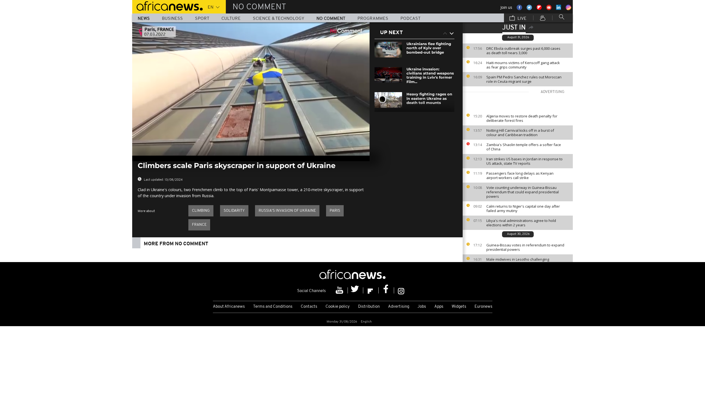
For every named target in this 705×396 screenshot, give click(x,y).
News (144, 18)
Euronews (483, 307)
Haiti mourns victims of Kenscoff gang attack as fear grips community (523, 65)
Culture (231, 18)
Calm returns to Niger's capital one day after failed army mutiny (523, 208)
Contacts (309, 307)
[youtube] (340, 290)
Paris (335, 211)
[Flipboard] (371, 290)
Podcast (410, 18)
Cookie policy (338, 307)
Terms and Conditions (272, 307)
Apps (438, 307)
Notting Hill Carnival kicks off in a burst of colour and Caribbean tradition (520, 132)
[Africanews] (167, 5)
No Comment (330, 18)
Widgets (459, 307)
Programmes (372, 18)
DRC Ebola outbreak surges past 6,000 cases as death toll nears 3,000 (523, 50)
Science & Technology (278, 18)
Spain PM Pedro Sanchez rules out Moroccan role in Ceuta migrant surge (524, 79)
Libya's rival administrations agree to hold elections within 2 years (521, 222)
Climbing (201, 211)
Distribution (369, 307)
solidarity (234, 211)
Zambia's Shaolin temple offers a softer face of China (523, 146)
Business (172, 18)
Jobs (421, 307)
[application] (251, 89)
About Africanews (229, 307)
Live (521, 18)
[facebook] (386, 290)
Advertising (398, 307)
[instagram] (401, 290)
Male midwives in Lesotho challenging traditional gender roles (517, 261)
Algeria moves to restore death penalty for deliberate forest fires (521, 118)
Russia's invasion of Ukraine (287, 211)
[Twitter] (355, 290)
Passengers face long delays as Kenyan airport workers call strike (520, 175)
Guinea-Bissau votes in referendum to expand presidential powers (525, 247)
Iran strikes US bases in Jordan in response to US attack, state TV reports (524, 161)
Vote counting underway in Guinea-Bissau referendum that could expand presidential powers (522, 192)
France (199, 225)
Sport (202, 18)
